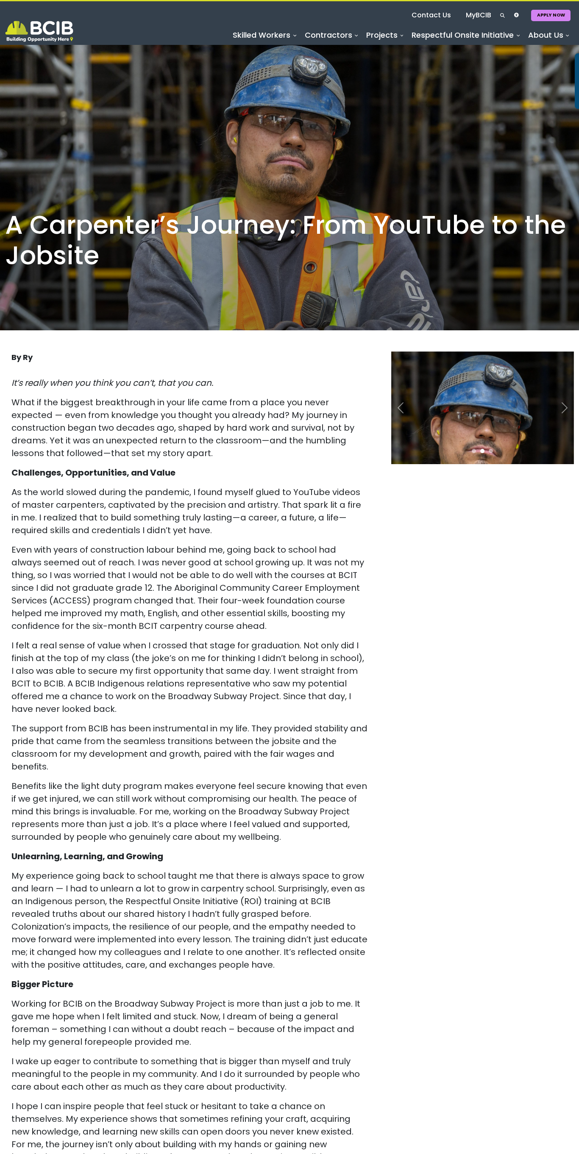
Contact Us (403, 21)
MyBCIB (451, 21)
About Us (542, 49)
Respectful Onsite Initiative (455, 49)
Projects (369, 49)
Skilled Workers (239, 49)
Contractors (310, 49)
